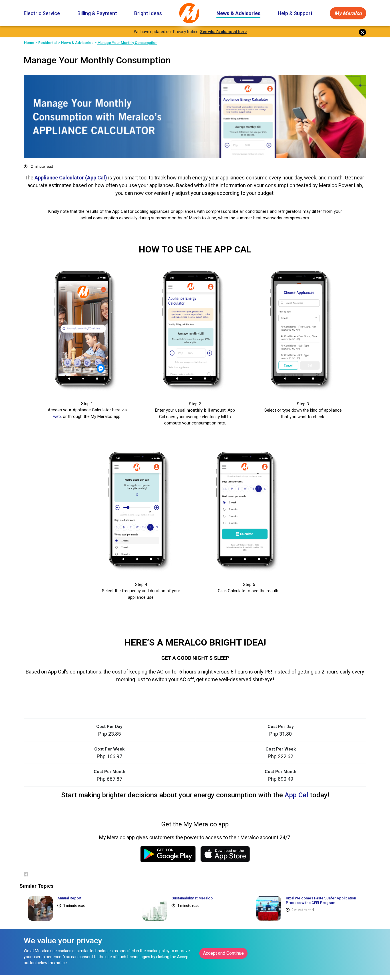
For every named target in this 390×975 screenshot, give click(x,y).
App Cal (296, 795)
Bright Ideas (148, 13)
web (57, 416)
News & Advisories (238, 13)
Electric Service (42, 13)
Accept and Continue (223, 953)
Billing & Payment (97, 13)
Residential (47, 43)
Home (29, 43)
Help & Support (295, 13)
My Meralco (348, 13)
